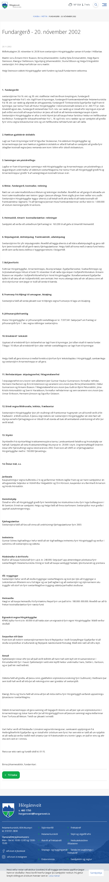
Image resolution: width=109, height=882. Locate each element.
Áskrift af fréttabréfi (51, 840)
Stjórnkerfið (47, 827)
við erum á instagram (17, 856)
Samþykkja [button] (96, 872)
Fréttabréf (76, 827)
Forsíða (36, 16)
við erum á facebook (15, 851)
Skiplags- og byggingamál (54, 849)
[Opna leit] (95, 4)
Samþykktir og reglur (81, 859)
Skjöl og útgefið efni (81, 834)
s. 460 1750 (25, 810)
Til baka (12, 775)
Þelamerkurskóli (49, 834)
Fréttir (44, 16)
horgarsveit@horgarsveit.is (34, 813)
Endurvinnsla (47, 859)
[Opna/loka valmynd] (104, 4)
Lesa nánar (54, 875)
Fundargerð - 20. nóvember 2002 (62, 16)
